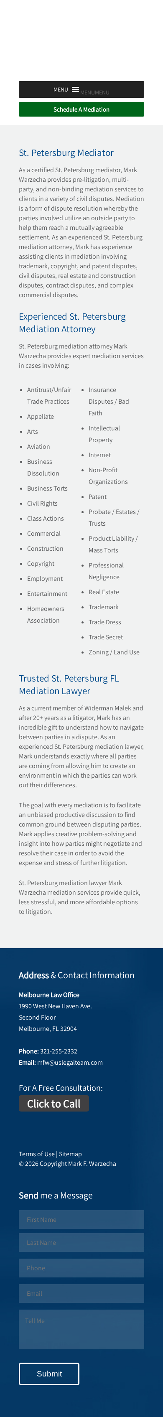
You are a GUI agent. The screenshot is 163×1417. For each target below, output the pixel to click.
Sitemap (70, 1154)
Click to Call (54, 1103)
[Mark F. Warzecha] (81, 68)
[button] (95, 92)
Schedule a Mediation (81, 109)
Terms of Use (37, 1154)
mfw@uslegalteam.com (70, 1062)
